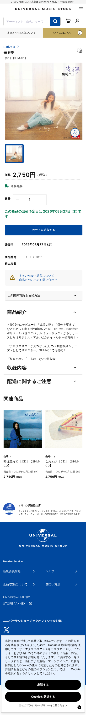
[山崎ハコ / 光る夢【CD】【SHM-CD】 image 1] (43, 101)
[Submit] (55, 21)
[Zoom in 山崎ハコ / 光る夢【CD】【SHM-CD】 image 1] (75, 132)
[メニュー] (81, 8)
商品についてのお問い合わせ (38, 280)
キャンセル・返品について (36, 275)
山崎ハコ (9, 47)
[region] (21, 33)
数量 (8, 198)
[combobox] (32, 21)
